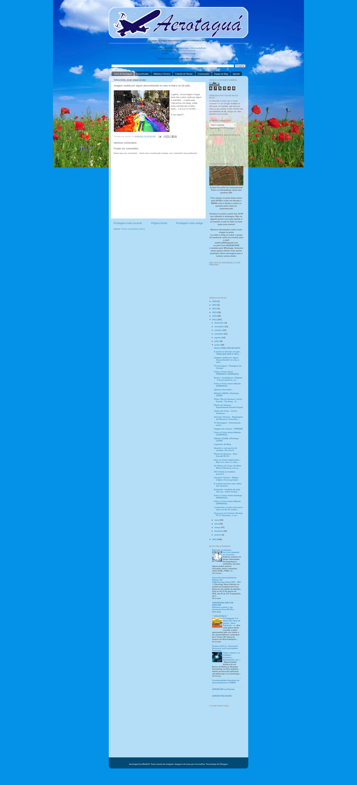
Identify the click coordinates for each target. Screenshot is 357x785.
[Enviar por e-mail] (165, 136)
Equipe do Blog (221, 74)
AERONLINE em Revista (223, 689)
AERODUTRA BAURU (222, 696)
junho (217, 345)
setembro (219, 334)
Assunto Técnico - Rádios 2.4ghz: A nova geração (226, 479)
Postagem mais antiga (189, 223)
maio (217, 520)
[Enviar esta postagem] (160, 136)
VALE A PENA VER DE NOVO (227, 348)
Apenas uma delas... (223, 390)
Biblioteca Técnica (162, 74)
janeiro (218, 535)
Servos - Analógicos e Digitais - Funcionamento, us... (228, 379)
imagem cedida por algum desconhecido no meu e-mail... (227, 360)
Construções (203, 74)
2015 (214, 305)
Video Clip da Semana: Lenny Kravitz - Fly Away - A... (228, 400)
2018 (214, 301)
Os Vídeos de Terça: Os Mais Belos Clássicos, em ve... (227, 467)
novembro (219, 327)
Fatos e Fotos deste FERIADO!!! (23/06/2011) (226, 373)
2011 (214, 320)
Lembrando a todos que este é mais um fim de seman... (228, 508)
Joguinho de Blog (222, 444)
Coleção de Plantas (184, 74)
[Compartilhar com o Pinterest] (175, 136)
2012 (214, 316)
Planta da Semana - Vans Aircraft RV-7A (225, 455)
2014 (214, 309)
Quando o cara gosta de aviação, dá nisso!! (225, 449)
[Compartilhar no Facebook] (173, 136)
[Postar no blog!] (167, 136)
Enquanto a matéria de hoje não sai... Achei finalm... (227, 490)
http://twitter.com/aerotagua (182, 53)
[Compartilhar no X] (170, 136)
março (217, 527)
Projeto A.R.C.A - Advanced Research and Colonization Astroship (225, 648)
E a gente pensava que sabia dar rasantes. (227, 485)
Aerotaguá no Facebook (183, 51)
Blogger (224, 764)
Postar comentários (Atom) (133, 229)
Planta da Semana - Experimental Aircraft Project (228, 406)
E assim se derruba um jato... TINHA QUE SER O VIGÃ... (227, 353)
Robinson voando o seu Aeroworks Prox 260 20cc (223, 608)
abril (216, 524)
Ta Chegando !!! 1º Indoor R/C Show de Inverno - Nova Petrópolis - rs (231, 621)
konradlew (200, 764)
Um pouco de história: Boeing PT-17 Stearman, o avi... (228, 514)
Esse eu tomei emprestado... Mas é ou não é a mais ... (227, 461)
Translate (230, 128)
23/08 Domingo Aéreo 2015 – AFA (226, 582)
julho (217, 341)
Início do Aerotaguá (123, 74)
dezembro (219, 323)
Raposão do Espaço (221, 550)
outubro (218, 330)
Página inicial (159, 223)
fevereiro (218, 531)
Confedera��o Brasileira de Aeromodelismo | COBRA (225, 681)
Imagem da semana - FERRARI (228, 429)
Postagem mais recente (128, 223)
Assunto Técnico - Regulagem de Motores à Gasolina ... (228, 418)
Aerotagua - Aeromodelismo (193, 48)
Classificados (143, 74)
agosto (218, 338)
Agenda (236, 74)
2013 (214, 312)
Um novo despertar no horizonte (231, 553)
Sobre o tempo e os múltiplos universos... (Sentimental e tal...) (231, 656)
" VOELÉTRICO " (220, 616)
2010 (214, 539)
